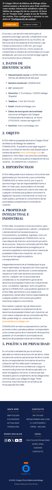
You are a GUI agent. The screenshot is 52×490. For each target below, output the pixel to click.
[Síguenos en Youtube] (16, 441)
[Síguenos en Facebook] (9, 441)
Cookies (38, 448)
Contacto (38, 451)
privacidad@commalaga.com (15, 321)
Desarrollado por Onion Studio (26, 484)
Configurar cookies (30, 24)
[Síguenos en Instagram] (5, 441)
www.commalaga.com (30, 152)
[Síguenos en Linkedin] (20, 441)
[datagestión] (26, 469)
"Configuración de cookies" (23, 19)
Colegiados (13, 419)
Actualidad (13, 423)
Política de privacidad (38, 440)
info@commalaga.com (38, 419)
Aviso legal (38, 444)
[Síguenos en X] (12, 441)
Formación (13, 427)
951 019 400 (38, 415)
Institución (13, 415)
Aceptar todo (11, 24)
